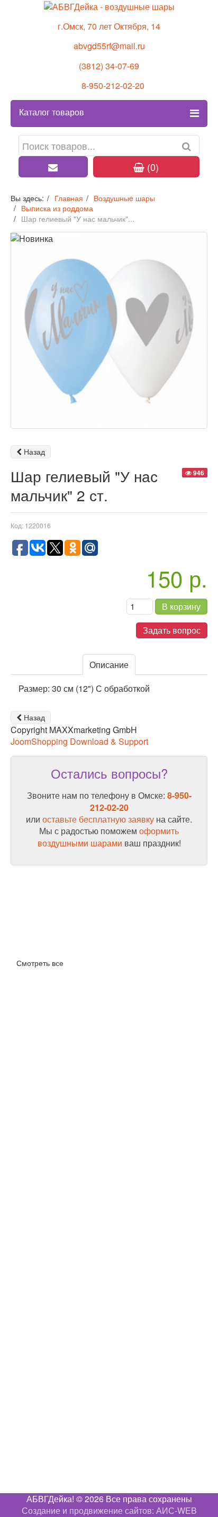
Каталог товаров (51, 112)
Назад (33, 451)
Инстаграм (32, 1438)
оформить (159, 831)
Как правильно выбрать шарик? (73, 942)
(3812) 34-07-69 (109, 66)
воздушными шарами (80, 843)
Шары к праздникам (50, 1248)
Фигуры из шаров (45, 1197)
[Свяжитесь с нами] (53, 166)
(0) (151, 167)
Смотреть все (39, 963)
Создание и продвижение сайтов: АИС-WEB (109, 1510)
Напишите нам (40, 1450)
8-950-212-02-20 (112, 85)
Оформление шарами (54, 1231)
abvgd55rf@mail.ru (109, 46)
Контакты (29, 1339)
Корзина (27, 1071)
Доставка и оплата (47, 1055)
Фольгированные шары (57, 1179)
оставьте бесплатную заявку (98, 819)
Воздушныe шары (46, 1145)
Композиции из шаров (54, 1163)
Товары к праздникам (53, 1265)
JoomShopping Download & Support (79, 741)
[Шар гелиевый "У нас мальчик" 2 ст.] (109, 329)
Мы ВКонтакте (39, 1426)
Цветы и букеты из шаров (61, 1214)
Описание (109, 664)
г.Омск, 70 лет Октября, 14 (109, 26)
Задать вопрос (172, 630)
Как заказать (35, 1037)
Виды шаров (35, 925)
